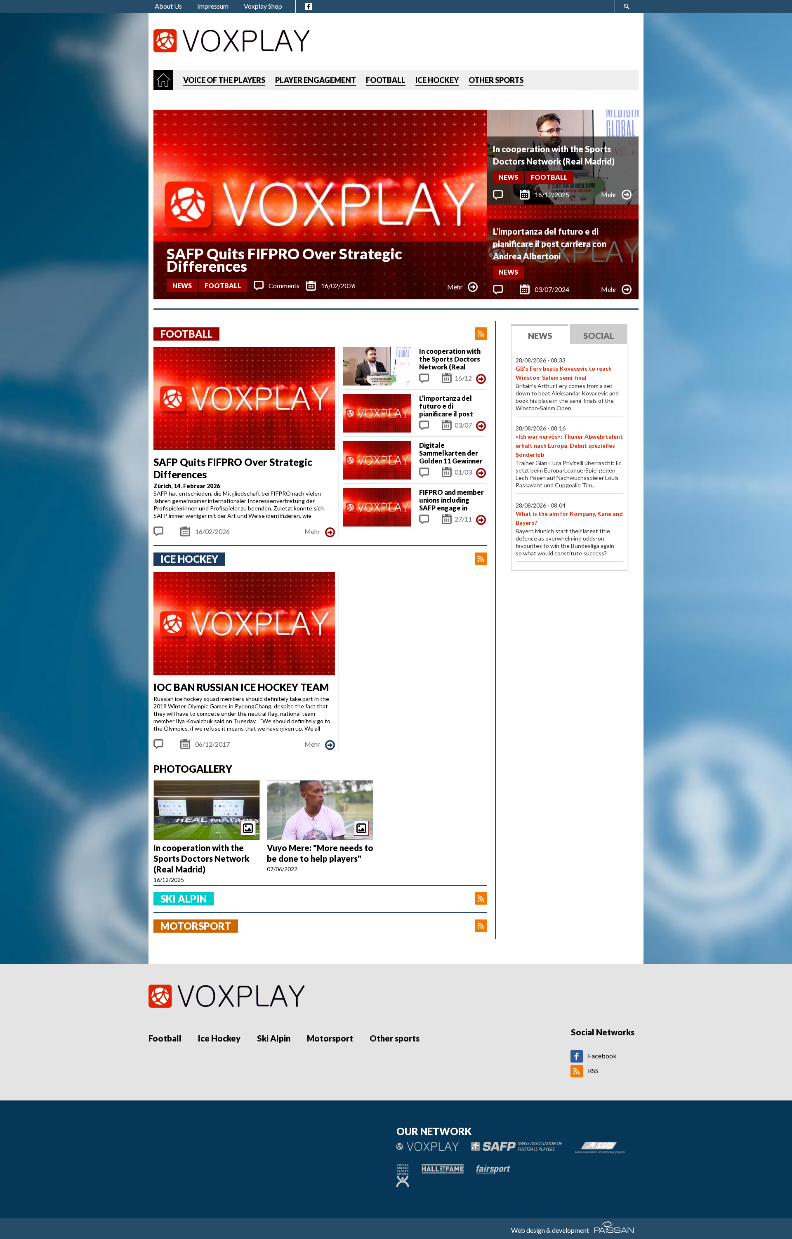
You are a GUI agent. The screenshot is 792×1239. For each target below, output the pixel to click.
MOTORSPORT (195, 926)
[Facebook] (576, 1060)
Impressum (213, 6)
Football (223, 285)
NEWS (540, 336)
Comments (284, 285)
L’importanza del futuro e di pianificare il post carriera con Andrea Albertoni (549, 243)
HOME (163, 80)
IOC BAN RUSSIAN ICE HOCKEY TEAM (241, 687)
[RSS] (576, 1075)
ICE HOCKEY (437, 80)
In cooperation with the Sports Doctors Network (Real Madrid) (554, 155)
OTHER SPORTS (496, 80)
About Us (168, 6)
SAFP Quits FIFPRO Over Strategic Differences (284, 259)
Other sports (395, 1038)
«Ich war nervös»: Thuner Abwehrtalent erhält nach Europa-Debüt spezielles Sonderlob (569, 445)
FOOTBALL (385, 80)
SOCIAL (598, 336)
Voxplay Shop (263, 6)
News (182, 285)
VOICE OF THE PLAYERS (224, 80)
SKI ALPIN (183, 899)
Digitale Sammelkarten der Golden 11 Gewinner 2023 (451, 457)
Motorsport (330, 1038)
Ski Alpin (273, 1038)
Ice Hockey (219, 1038)
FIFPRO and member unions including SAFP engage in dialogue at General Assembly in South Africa (451, 511)
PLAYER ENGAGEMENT (315, 80)
